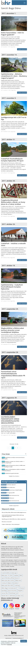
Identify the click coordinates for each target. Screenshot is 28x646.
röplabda (16, 575)
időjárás (9, 583)
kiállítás (8, 573)
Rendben (23, 641)
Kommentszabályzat (18, 638)
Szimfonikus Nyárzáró (11, 484)
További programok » (14, 505)
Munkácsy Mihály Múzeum (12, 578)
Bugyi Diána (13, 46)
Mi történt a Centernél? (6, 521)
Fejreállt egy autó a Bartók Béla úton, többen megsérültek (14, 519)
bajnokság (4, 590)
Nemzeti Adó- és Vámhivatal (8, 595)
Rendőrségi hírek (13, 593)
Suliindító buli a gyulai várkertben (12, 473)
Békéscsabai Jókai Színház (8, 580)
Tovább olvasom (22, 49)
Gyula (3, 578)
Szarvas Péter (5, 593)
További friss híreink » (14, 476)
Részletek (9, 644)
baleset (22, 588)
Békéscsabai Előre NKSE (7, 585)
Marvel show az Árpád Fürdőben (15, 490)
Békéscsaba (18, 580)
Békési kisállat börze (11, 487)
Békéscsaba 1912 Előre (7, 575)
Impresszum (8, 638)
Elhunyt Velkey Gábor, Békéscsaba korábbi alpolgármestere (14, 512)
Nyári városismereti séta (14, 495)
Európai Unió (20, 595)
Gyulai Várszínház (12, 590)
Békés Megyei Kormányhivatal (9, 588)
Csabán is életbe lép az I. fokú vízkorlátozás (11, 524)
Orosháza (4, 583)
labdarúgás (14, 573)
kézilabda (15, 583)
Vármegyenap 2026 (11, 492)
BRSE (21, 575)
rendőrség (17, 585)
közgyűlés (20, 590)
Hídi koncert (11, 498)
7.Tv (18, 588)
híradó (3, 573)
